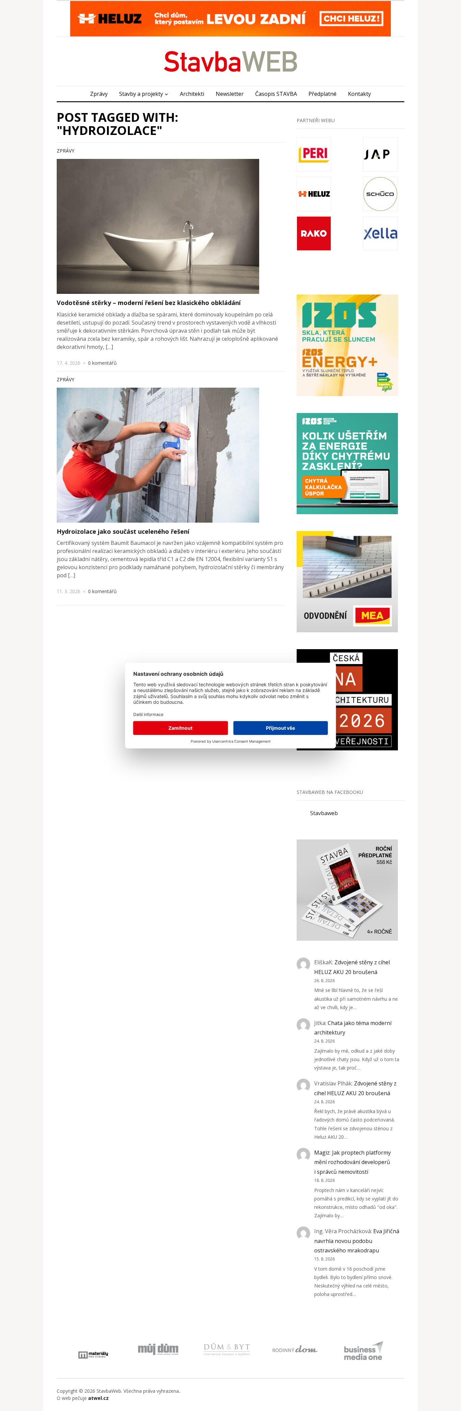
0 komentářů (102, 363)
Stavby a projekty (141, 94)
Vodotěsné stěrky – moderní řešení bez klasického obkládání (149, 303)
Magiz (322, 1152)
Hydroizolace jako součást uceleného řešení (123, 531)
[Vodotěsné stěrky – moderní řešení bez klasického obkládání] (158, 226)
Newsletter (230, 94)
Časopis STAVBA (276, 94)
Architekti (192, 94)
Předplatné (322, 94)
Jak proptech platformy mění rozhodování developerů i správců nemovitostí (352, 1162)
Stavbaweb (324, 813)
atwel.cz (98, 1398)
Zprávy (99, 94)
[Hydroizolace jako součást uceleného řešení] (158, 455)
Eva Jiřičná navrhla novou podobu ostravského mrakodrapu (356, 1240)
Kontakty (359, 94)
